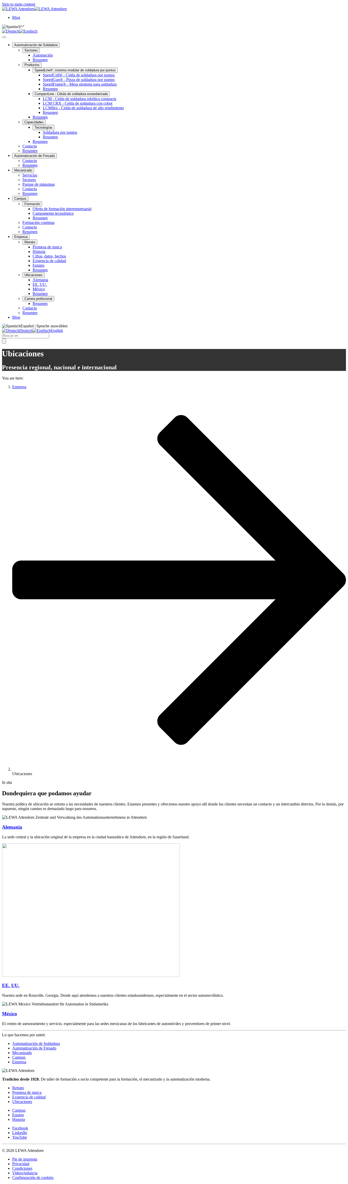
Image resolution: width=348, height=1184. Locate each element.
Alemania (40, 280)
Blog (16, 17)
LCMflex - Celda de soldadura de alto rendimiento (83, 108)
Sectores (31, 50)
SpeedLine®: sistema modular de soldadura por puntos (75, 70)
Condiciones (22, 1168)
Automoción (43, 55)
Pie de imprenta (24, 1159)
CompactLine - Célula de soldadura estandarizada (71, 94)
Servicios (29, 175)
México (39, 289)
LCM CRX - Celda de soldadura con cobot (77, 103)
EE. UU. (40, 284)
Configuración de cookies (32, 1177)
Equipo (38, 265)
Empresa (21, 237)
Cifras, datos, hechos (49, 256)
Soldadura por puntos (60, 132)
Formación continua (38, 222)
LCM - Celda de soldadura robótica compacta (79, 99)
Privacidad (20, 1164)
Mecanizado (23, 170)
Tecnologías (43, 127)
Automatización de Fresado (34, 156)
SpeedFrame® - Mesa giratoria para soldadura (80, 84)
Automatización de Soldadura (36, 45)
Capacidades (34, 122)
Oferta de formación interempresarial (62, 209)
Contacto (29, 146)
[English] (28, 31)
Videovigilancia (24, 1173)
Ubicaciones (33, 275)
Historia (39, 251)
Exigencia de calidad (49, 261)
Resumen (40, 60)
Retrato (29, 242)
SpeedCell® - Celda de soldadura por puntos (79, 75)
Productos (31, 65)
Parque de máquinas (38, 184)
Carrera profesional (38, 299)
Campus (20, 198)
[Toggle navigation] (4, 37)
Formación (32, 204)
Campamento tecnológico (53, 213)
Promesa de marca (47, 247)
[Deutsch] (10, 31)
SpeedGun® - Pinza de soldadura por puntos (79, 79)
